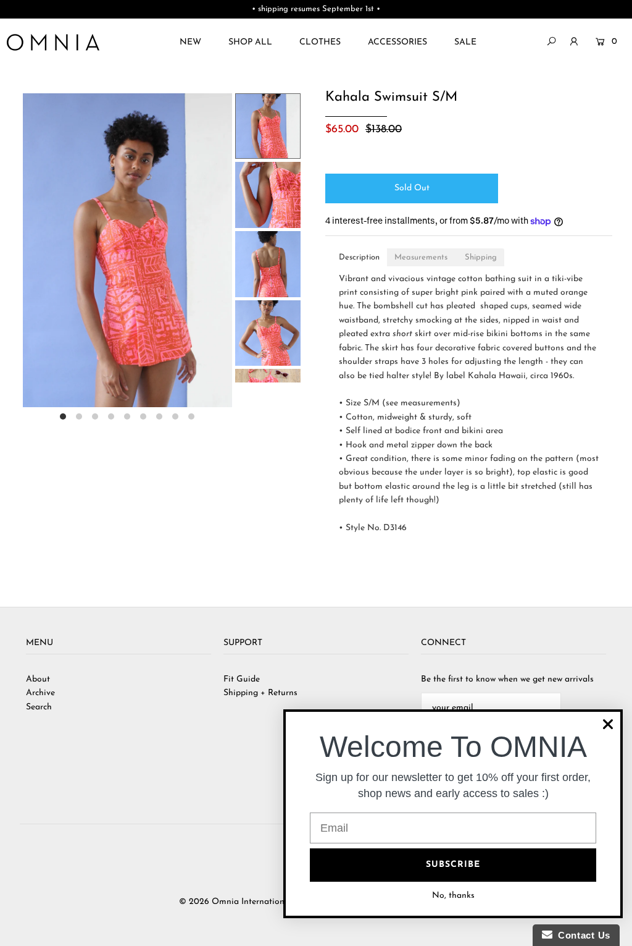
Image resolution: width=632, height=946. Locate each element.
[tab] (359, 257)
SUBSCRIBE (453, 864)
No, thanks (453, 895)
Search (39, 707)
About (38, 679)
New (190, 42)
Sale (465, 42)
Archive (40, 693)
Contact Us (581, 935)
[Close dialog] (608, 724)
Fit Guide (241, 679)
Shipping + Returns (260, 693)
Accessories (397, 42)
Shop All (250, 42)
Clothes (320, 42)
